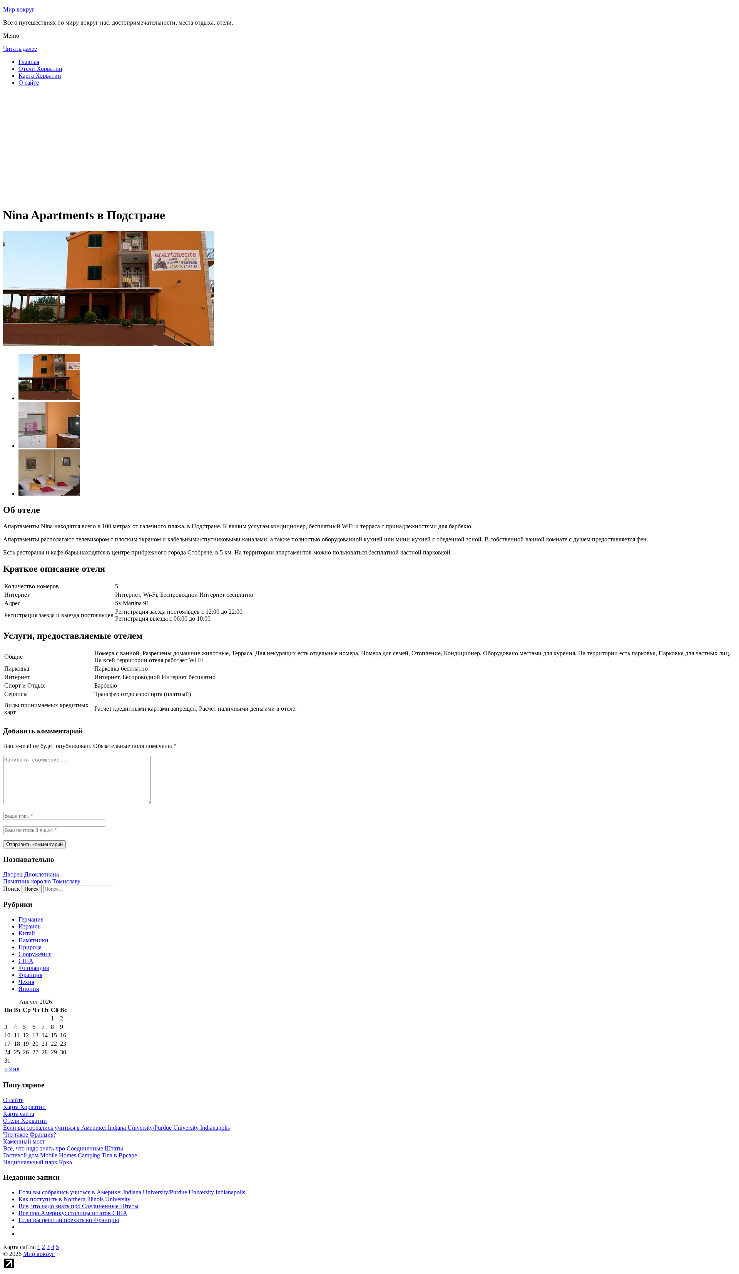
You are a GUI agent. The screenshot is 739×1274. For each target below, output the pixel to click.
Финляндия (33, 968)
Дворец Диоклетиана (31, 874)
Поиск (11, 888)
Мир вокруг (19, 9)
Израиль (29, 926)
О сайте (28, 82)
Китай (26, 933)
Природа (30, 947)
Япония (28, 988)
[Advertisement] (234, 146)
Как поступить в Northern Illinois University (74, 1199)
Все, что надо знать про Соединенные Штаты (78, 1206)
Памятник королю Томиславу (41, 881)
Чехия (26, 981)
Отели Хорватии (40, 68)
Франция (30, 975)
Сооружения (35, 954)
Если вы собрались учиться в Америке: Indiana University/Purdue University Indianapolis (131, 1192)
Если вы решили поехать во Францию (68, 1220)
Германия (30, 919)
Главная (28, 61)
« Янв (12, 1069)
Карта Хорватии (39, 75)
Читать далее (20, 48)
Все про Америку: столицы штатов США (72, 1213)
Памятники (33, 940)
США (25, 961)
